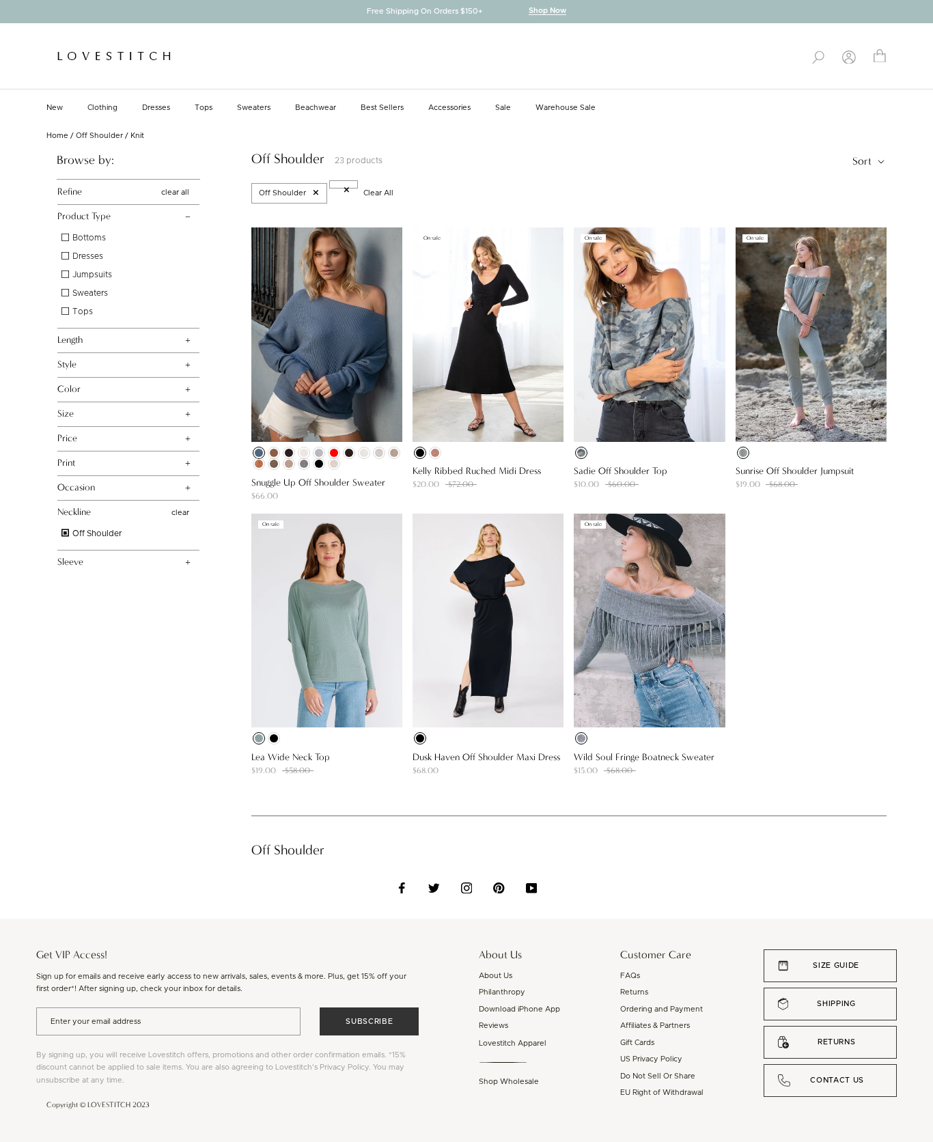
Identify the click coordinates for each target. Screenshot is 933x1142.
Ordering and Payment (661, 1009)
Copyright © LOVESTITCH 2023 (98, 1104)
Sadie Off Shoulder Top (620, 471)
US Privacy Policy (651, 1059)
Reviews (493, 1025)
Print (66, 463)
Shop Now (547, 11)
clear (180, 512)
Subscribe (369, 1021)
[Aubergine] (289, 453)
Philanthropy (502, 992)
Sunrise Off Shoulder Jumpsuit (795, 471)
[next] (923, 12)
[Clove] (274, 453)
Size (65, 413)
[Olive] (743, 453)
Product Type (84, 216)
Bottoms (88, 238)
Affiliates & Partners (655, 1025)
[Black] (319, 464)
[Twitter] (434, 888)
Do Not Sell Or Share (657, 1076)
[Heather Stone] (334, 464)
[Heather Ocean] (259, 453)
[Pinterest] (499, 888)
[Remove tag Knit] (343, 184)
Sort (863, 160)
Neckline (74, 512)
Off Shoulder (99, 135)
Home (57, 135)
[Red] (334, 453)
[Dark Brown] (349, 453)
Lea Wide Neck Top (290, 757)
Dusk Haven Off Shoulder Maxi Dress (486, 757)
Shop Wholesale (509, 1081)
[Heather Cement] (394, 453)
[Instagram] (467, 888)
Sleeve (70, 562)
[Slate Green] (259, 738)
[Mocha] (274, 464)
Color (69, 389)
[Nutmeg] (435, 453)
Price (67, 438)
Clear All (378, 193)
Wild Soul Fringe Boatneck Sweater (644, 757)
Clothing (102, 107)
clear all (175, 191)
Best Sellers (382, 107)
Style (66, 364)
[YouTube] (532, 888)
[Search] (818, 56)
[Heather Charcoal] (304, 464)
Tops (203, 107)
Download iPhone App (519, 1009)
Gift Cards (637, 1042)
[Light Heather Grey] (319, 453)
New (54, 107)
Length (70, 340)
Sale (503, 107)
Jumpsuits (91, 274)
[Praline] (289, 464)
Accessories (449, 107)
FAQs (630, 975)
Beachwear (315, 107)
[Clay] (259, 464)
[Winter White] (364, 453)
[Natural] (304, 453)
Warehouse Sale (565, 107)
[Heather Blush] (379, 453)
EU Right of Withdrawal (662, 1092)
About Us (495, 975)
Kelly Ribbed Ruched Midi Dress (477, 471)
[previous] (10, 12)
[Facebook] (402, 888)
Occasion (76, 487)
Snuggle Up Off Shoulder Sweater (318, 482)
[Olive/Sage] (581, 453)
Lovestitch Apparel (512, 1043)
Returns (634, 992)
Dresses (156, 107)
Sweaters (253, 107)
